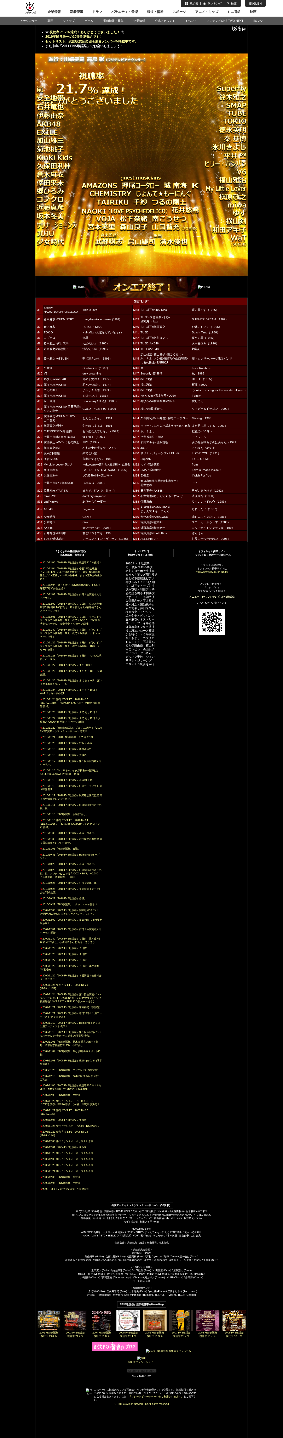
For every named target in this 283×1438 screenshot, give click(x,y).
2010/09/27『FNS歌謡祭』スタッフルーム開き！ (69, 904)
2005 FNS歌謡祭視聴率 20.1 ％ (128, 1334)
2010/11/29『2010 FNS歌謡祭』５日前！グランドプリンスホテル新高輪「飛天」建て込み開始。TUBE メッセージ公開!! (71, 646)
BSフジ (258, 20)
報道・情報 (155, 12)
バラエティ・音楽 (124, 12)
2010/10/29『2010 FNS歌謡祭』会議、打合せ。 (68, 864)
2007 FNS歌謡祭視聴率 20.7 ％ (181, 1334)
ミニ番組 (234, 12)
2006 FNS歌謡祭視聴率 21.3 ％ (154, 1334)
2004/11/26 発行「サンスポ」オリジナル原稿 (66, 1153)
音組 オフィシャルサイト (142, 1362)
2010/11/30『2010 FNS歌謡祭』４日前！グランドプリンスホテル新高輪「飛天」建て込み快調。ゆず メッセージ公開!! (71, 633)
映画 (253, 12)
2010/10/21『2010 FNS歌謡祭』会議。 (63, 898)
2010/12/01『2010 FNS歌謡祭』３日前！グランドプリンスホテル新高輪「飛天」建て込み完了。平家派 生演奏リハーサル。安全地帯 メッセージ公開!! (71, 620)
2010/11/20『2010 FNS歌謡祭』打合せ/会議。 (67, 743)
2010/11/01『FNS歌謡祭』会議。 (60, 848)
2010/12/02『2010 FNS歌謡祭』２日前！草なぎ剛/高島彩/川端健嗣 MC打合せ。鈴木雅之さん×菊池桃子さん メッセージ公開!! (71, 607)
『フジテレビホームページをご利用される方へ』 (156, 1396)
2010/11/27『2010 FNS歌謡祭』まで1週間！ (66, 665)
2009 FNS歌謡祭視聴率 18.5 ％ (234, 1334)
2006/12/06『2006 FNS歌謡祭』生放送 (63, 1119)
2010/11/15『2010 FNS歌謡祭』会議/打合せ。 (67, 780)
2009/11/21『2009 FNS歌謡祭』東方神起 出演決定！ (71, 1007)
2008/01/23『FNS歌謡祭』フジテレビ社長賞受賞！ (70, 1070)
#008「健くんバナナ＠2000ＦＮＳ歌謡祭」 (65, 1189)
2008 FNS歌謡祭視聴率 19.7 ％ (207, 1334)
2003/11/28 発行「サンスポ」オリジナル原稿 (66, 1165)
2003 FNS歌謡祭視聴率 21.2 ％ (75, 1334)
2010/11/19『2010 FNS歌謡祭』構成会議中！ (67, 749)
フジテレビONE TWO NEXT (225, 20)
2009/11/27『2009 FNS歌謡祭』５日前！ (64, 960)
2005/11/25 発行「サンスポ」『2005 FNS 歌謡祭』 (70, 1125)
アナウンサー (28, 20)
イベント (191, 20)
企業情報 (54, 12)
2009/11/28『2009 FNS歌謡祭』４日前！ (64, 954)
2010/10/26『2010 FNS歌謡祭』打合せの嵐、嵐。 (69, 882)
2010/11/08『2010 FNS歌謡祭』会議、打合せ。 (68, 833)
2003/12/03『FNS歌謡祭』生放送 (60, 1177)
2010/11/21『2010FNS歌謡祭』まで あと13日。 (68, 737)
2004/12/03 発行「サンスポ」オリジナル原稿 (66, 1141)
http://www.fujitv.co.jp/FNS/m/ (212, 571)
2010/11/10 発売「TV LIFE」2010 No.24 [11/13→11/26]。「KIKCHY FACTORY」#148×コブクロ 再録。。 (70, 824)
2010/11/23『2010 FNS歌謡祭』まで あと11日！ (69, 712)
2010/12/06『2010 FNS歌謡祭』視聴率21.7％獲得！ (71, 562)
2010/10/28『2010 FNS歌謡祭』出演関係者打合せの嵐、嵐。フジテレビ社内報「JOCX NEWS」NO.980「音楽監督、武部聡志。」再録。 (71, 874)
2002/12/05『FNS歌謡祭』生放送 (60, 1183)
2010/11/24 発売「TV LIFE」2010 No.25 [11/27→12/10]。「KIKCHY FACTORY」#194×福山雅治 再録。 (70, 703)
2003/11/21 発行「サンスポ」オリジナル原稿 (66, 1171)
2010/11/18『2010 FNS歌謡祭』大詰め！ (64, 755)
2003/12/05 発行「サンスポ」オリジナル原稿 (66, 1159)
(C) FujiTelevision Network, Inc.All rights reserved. (141, 1404)
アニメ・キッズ (206, 12)
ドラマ (97, 12)
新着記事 (76, 12)
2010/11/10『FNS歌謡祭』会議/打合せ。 (64, 814)
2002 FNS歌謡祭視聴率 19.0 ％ (48, 1334)
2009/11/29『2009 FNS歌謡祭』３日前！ (64, 948)
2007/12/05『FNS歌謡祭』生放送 (60, 1095)
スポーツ (179, 12)
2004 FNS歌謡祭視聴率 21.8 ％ (101, 1334)
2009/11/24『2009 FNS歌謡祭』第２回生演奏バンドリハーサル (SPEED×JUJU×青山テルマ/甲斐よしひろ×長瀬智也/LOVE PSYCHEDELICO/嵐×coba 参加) (71, 998)
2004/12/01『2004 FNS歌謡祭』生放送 (63, 1147)
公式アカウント (165, 20)
